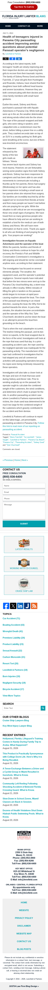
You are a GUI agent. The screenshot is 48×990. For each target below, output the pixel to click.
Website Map (24, 933)
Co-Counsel (24, 568)
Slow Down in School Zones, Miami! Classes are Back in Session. (21, 800)
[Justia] (27, 606)
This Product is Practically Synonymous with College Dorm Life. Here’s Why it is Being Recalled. (23, 756)
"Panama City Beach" (36, 440)
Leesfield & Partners (15, 670)
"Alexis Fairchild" (16, 437)
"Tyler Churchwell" (13, 445)
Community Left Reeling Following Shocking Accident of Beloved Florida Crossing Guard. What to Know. (22, 786)
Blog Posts (24, 949)
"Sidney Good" (39, 442)
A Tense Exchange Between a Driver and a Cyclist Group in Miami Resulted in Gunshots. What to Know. (23, 771)
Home (8, 26)
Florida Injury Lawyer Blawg (24, 18)
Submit (24, 524)
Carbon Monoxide (14, 657)
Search (43, 708)
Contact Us (24, 26)
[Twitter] (13, 606)
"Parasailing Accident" (23, 442)
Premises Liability (14, 638)
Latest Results (24, 549)
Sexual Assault (12, 650)
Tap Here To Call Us (24, 7)
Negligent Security (14, 683)
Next (25, 460)
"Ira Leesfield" (29, 437)
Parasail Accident (18, 435)
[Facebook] (6, 606)
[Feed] (34, 606)
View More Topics (11, 696)
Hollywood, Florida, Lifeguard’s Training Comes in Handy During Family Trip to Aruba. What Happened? (23, 741)
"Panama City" (8, 442)
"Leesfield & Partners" (18, 440)
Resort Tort (10, 663)
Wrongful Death (13, 631)
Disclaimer (24, 926)
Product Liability (13, 644)
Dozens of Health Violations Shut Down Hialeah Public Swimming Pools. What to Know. (23, 813)
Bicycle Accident (13, 689)
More (40, 26)
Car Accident (11, 618)
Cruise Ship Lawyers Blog (16, 720)
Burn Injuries (11, 676)
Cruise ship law (24, 591)
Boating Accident (13, 625)
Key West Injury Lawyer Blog (17, 726)
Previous (8, 460)
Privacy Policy (24, 918)
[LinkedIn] (20, 606)
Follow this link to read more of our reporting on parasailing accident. (23, 426)
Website (24, 910)
